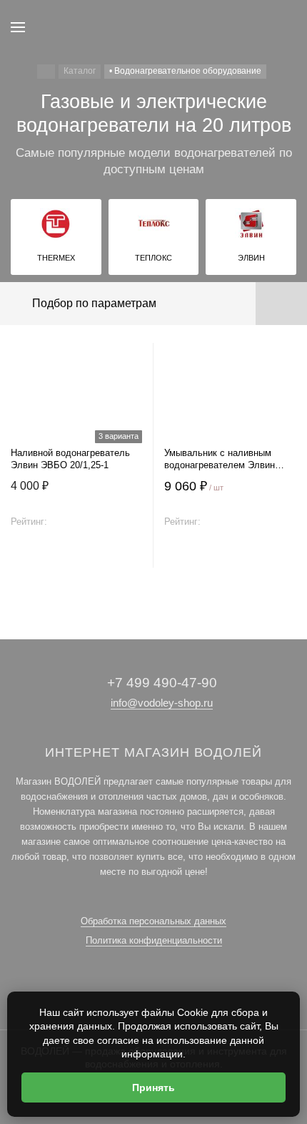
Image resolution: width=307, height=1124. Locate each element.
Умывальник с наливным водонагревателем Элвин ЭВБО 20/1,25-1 (219, 459)
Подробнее (76, 553)
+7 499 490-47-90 (162, 682)
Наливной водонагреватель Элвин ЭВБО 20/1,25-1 (70, 458)
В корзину (230, 553)
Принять (153, 1087)
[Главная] (46, 71)
